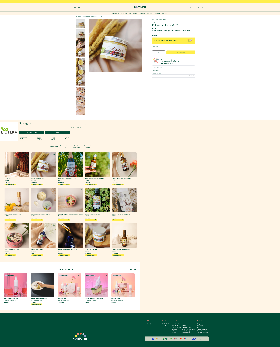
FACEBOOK (165, 325)
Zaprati (57, 132)
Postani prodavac (202, 329)
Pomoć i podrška (202, 331)
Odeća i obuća (175, 324)
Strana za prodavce (202, 332)
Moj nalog (200, 325)
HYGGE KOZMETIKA (36, 300)
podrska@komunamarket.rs (153, 324)
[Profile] (202, 7)
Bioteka (154, 22)
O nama (184, 324)
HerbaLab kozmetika (10, 300)
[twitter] (189, 76)
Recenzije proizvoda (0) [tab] (65, 146)
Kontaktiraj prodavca (32, 132)
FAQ (198, 327)
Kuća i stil (174, 331)
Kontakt (184, 325)
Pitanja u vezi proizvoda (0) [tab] (87, 146)
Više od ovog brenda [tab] (53, 146)
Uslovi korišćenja (186, 327)
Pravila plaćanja (186, 331)
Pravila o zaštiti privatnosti (189, 329)
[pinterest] (191, 76)
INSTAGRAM (165, 324)
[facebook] (186, 76)
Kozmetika (174, 329)
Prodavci (80, 7)
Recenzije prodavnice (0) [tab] (76, 146)
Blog (75, 7)
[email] (193, 76)
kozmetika (78, 17)
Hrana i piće (175, 332)
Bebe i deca (175, 325)
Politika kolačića (186, 332)
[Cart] (205, 7)
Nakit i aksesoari (176, 327)
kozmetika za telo (88, 17)
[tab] (73, 123)
